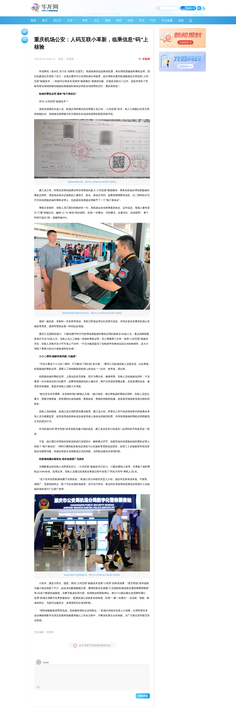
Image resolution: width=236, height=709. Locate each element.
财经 (119, 20)
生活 (141, 20)
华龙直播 (167, 20)
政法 (181, 20)
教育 (85, 20)
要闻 (33, 20)
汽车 (153, 20)
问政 (130, 20)
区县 (70, 20)
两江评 (57, 20)
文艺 (96, 20)
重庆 (44, 20)
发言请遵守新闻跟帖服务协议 (95, 645)
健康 (107, 20)
